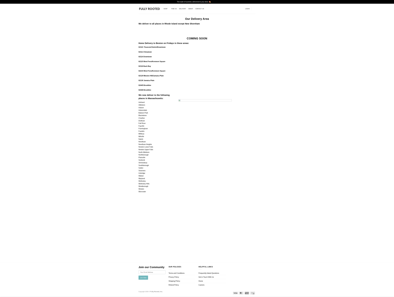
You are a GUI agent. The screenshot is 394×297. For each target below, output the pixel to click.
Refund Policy (174, 285)
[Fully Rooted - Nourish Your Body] (149, 9)
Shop (165, 9)
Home (201, 281)
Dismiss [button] (214, 2)
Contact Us (199, 9)
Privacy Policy (174, 277)
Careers (201, 285)
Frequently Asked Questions (209, 273)
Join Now (143, 278)
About (190, 9)
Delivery (182, 9)
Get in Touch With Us (206, 277)
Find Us (174, 9)
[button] (254, 9)
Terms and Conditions (176, 273)
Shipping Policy (174, 281)
